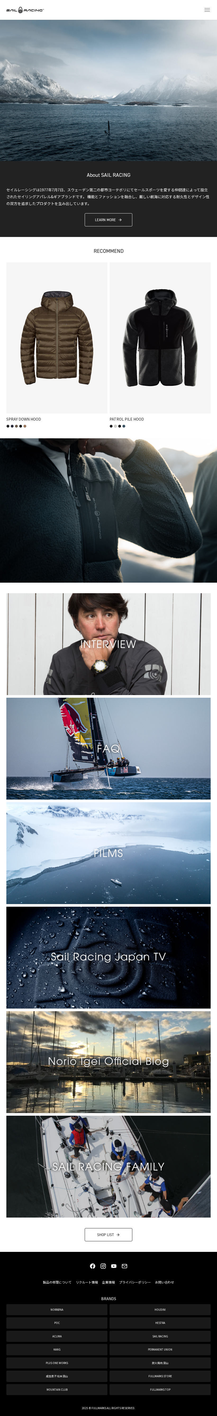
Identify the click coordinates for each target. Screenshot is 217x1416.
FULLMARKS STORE (160, 1376)
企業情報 (108, 1282)
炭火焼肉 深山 (160, 1363)
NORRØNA (57, 1310)
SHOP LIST (105, 1234)
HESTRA (160, 1323)
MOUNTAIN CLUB (57, 1389)
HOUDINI (160, 1310)
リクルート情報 (87, 1282)
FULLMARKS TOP (160, 1389)
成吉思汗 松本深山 (57, 1376)
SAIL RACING (160, 1336)
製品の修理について (57, 1282)
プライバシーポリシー (135, 1282)
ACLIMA (57, 1336)
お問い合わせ (164, 1282)
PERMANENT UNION (160, 1349)
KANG (57, 1349)
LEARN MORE (105, 219)
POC (57, 1323)
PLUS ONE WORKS (57, 1363)
